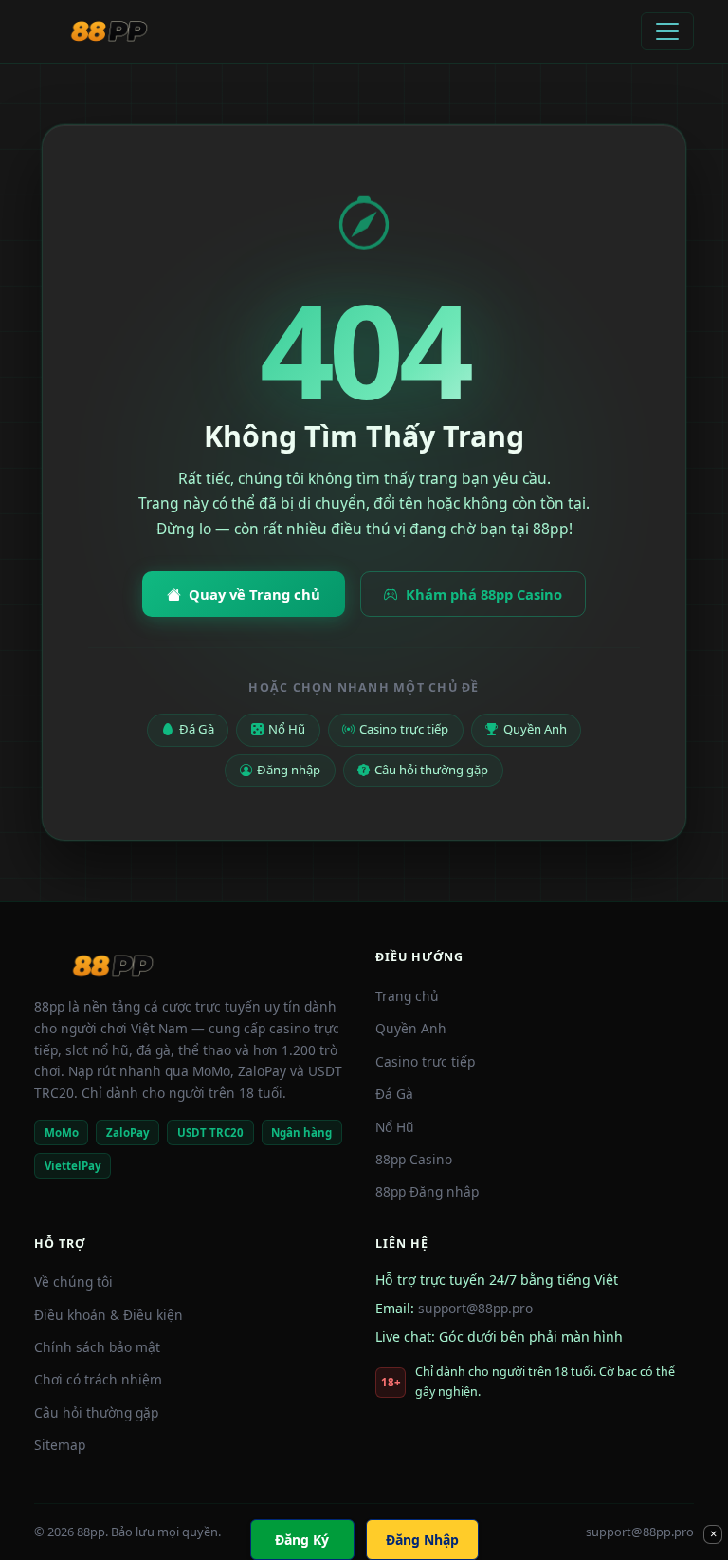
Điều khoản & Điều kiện (108, 1315)
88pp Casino (413, 1159)
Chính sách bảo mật (97, 1347)
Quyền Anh (535, 728)
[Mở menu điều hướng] (667, 31)
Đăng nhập (288, 769)
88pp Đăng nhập (427, 1191)
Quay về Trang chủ (254, 594)
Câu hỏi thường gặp (431, 769)
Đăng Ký (302, 1540)
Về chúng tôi (73, 1281)
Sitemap (59, 1445)
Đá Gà (196, 728)
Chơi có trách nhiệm (98, 1379)
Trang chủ (407, 996)
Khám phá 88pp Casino (484, 594)
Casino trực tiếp (403, 728)
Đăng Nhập (422, 1540)
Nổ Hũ (286, 728)
